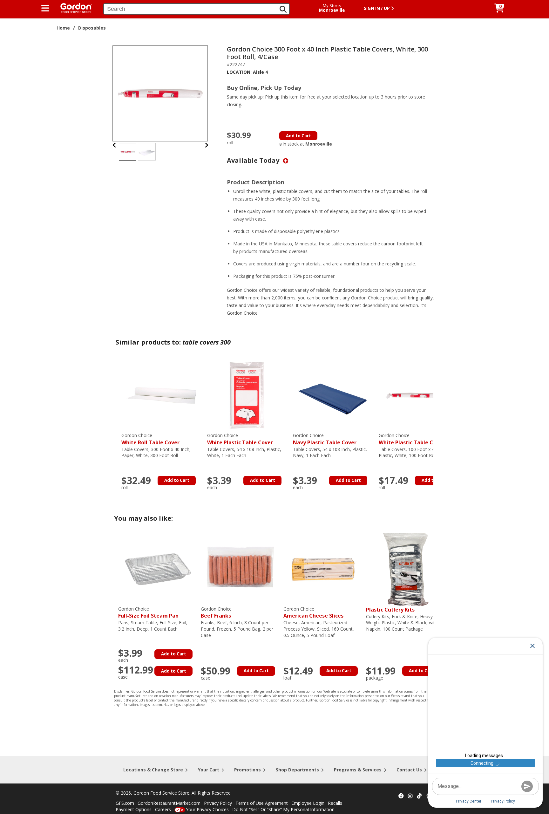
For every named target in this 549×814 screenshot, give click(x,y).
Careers (163, 809)
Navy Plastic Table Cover (324, 439)
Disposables (92, 28)
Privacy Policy (218, 803)
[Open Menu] (45, 8)
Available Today (254, 160)
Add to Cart (298, 136)
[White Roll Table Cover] (161, 395)
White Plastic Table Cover (240, 439)
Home (63, 28)
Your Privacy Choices (207, 809)
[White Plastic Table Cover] (246, 395)
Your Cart (208, 770)
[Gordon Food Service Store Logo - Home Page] (73, 7)
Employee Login (307, 803)
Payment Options (134, 809)
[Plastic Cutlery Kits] (405, 569)
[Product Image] (160, 93)
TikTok (419, 796)
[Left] (114, 145)
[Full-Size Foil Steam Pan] (157, 569)
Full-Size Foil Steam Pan (148, 612)
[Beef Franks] (240, 569)
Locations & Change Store (153, 770)
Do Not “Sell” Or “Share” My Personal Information (283, 809)
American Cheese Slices (313, 612)
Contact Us (409, 770)
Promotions (247, 770)
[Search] (283, 9)
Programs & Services (358, 770)
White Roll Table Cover (150, 439)
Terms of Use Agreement (261, 803)
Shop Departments (297, 770)
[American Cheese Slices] (323, 569)
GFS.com (125, 803)
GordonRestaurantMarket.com (169, 803)
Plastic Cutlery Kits (390, 609)
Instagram (410, 796)
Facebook (401, 796)
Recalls (335, 803)
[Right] (206, 145)
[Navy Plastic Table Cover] (332, 395)
